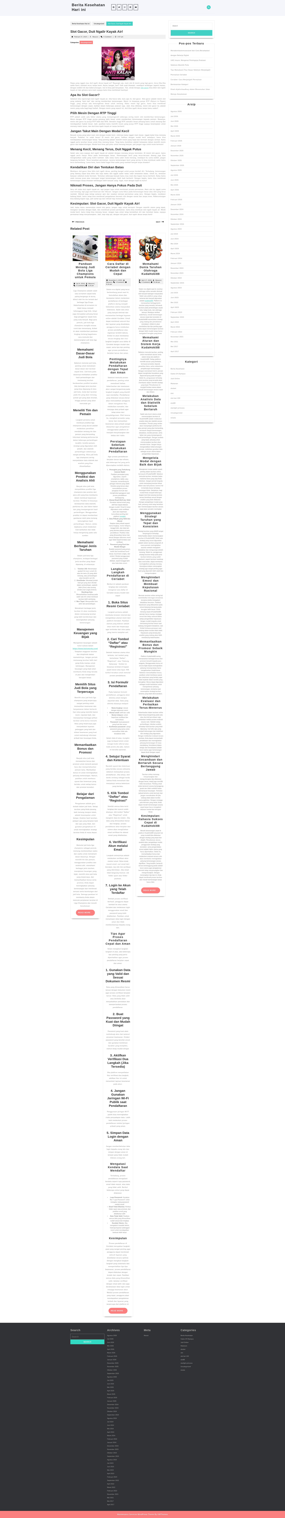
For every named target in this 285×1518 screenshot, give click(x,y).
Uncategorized (99, 23)
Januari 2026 (176, 146)
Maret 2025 (175, 195)
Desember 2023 (177, 268)
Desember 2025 (177, 150)
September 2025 (177, 165)
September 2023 (177, 283)
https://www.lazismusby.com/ (85, 648)
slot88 (173, 403)
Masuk (146, 1335)
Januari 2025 (176, 204)
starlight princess (178, 408)
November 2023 (177, 273)
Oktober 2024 (176, 219)
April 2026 (175, 131)
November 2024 (177, 214)
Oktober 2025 (176, 160)
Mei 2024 (174, 244)
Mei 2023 (174, 302)
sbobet (173, 388)
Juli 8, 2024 (80, 283)
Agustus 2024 (176, 229)
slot (172, 393)
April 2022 (175, 322)
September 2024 (177, 224)
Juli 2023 (174, 293)
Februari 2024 (176, 258)
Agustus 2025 (176, 170)
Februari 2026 (176, 141)
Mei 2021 (174, 341)
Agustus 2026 (176, 111)
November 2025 (177, 155)
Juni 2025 (175, 180)
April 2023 (175, 307)
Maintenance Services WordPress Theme (135, 1514)
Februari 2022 (176, 332)
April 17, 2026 (146, 280)
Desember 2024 (177, 209)
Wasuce (95, 37)
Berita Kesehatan (178, 369)
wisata (173, 418)
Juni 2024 (175, 239)
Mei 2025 (174, 185)
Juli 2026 (174, 116)
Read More (86, 913)
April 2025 (175, 190)
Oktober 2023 (176, 278)
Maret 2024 (175, 253)
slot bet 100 (175, 398)
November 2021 (177, 337)
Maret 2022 (175, 327)
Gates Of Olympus (178, 374)
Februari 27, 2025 (80, 37)
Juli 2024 (174, 234)
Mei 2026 (174, 126)
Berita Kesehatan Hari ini (81, 23)
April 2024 (175, 248)
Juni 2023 (175, 297)
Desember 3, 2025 (115, 280)
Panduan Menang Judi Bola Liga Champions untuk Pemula (85, 270)
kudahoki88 (149, 301)
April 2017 (175, 351)
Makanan (174, 383)
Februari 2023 (176, 312)
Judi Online (175, 378)
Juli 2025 (174, 175)
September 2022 (177, 317)
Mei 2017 (174, 346)
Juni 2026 (175, 121)
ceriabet (122, 516)
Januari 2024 (176, 263)
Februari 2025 (176, 199)
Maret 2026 (175, 136)
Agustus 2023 (176, 288)
